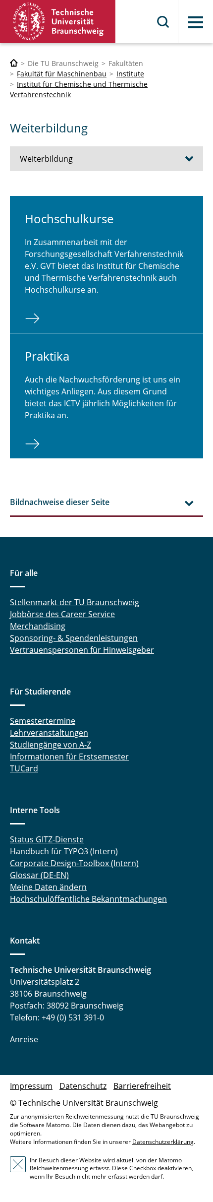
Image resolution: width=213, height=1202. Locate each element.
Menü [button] (195, 22)
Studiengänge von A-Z (50, 744)
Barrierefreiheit (142, 1085)
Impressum (31, 1085)
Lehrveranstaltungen (49, 732)
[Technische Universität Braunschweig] (58, 21)
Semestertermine (42, 720)
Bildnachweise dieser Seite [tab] (59, 502)
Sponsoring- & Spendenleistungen (74, 638)
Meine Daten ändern (48, 887)
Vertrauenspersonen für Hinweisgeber (82, 649)
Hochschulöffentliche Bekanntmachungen (88, 898)
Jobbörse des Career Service (62, 614)
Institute (130, 73)
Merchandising (37, 626)
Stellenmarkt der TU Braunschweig (74, 602)
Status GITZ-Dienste (47, 839)
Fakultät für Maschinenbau (61, 73)
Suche (163, 21)
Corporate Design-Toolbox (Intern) (74, 863)
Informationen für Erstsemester (69, 756)
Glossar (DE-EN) (39, 875)
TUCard (24, 768)
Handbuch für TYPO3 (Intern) (64, 851)
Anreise (24, 1039)
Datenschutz (82, 1085)
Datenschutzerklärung (163, 1142)
